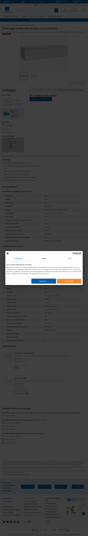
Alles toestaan (69, 281)
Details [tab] (44, 258)
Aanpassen (42, 281)
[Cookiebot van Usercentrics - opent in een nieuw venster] (73, 253)
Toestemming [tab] (18, 258)
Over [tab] (69, 258)
